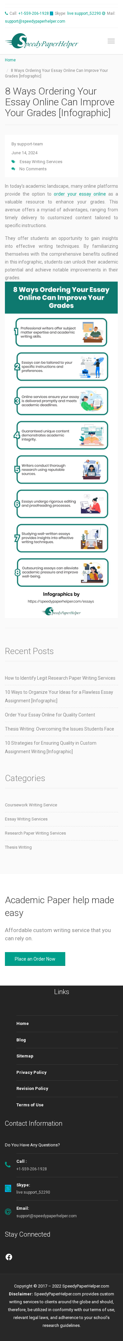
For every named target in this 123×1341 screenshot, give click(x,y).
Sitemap (24, 1056)
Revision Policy (32, 1088)
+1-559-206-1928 (33, 13)
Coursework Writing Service (31, 804)
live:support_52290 (84, 13)
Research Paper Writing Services (35, 833)
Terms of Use (30, 1104)
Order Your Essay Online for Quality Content (50, 714)
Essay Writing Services (41, 161)
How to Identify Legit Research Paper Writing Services (60, 678)
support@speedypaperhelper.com (35, 21)
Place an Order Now (35, 959)
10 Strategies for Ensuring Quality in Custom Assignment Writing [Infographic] (50, 747)
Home (10, 60)
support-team (30, 143)
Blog (21, 1039)
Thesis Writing (18, 847)
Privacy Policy (31, 1072)
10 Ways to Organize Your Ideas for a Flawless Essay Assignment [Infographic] (59, 696)
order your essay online (80, 194)
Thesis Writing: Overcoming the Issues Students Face (59, 729)
